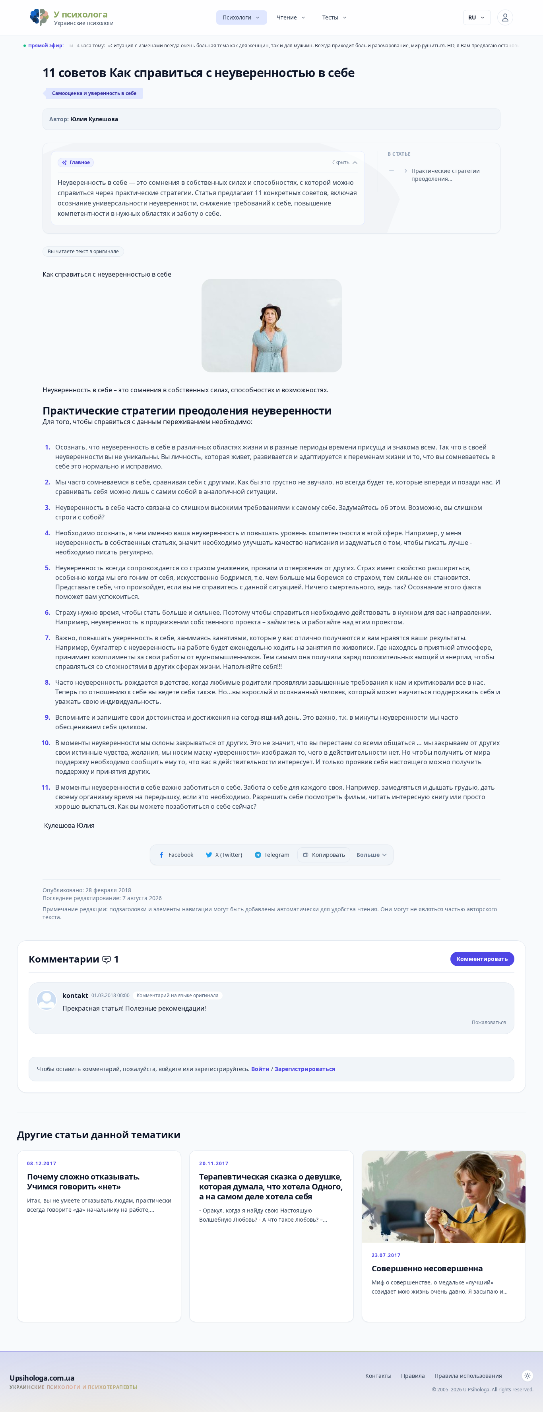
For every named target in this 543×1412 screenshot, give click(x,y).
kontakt (75, 995)
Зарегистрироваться (305, 1069)
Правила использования (468, 1375)
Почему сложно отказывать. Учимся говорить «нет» (83, 1181)
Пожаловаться (489, 1022)
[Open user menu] (505, 17)
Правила (413, 1375)
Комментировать (482, 959)
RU (472, 17)
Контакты (378, 1375)
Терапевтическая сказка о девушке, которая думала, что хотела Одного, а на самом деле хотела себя (271, 1186)
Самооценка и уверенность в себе (94, 93)
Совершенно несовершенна (427, 1268)
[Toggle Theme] (527, 1376)
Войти (261, 1069)
